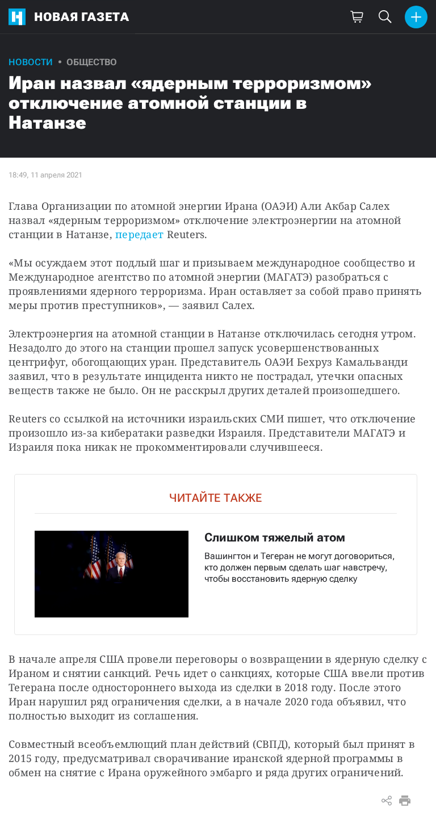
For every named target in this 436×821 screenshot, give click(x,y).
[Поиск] (385, 17)
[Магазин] (356, 17)
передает (140, 234)
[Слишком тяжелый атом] (216, 554)
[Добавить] (416, 17)
